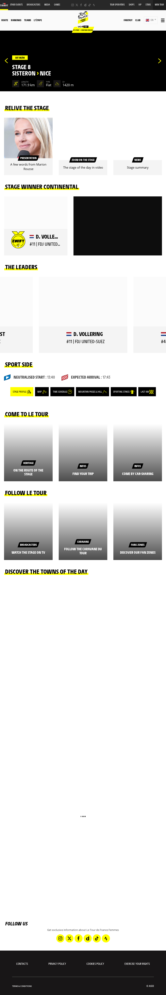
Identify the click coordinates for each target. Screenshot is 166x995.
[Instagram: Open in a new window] (72, 5)
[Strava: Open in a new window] (94, 5)
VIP (140, 4)
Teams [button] (27, 20)
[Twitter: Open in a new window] (77, 5)
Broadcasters (33, 4)
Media (47, 4)
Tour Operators (117, 4)
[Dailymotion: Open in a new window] (85, 5)
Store (148, 4)
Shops (131, 4)
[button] (150, 20)
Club (137, 20)
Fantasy (128, 20)
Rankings (16, 20)
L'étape (38, 20)
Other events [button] (16, 4)
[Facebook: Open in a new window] (81, 5)
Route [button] (4, 20)
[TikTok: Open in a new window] (89, 5)
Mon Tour (159, 4)
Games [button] (57, 4)
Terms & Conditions (22, 986)
